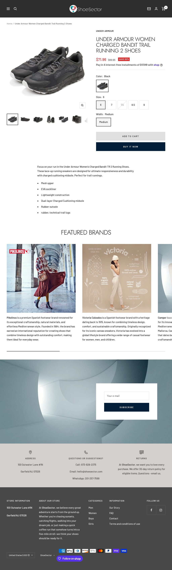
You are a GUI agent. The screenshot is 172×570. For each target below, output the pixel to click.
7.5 (122, 104)
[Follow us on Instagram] (160, 510)
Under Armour (105, 31)
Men (91, 507)
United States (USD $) (19, 555)
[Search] (15, 8)
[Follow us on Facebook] (151, 510)
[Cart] (163, 8)
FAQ (111, 513)
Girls (91, 523)
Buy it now (130, 146)
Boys (91, 518)
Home (9, 23)
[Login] (156, 8)
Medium (103, 121)
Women (93, 513)
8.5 (133, 104)
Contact (113, 518)
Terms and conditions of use (124, 523)
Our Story (114, 507)
